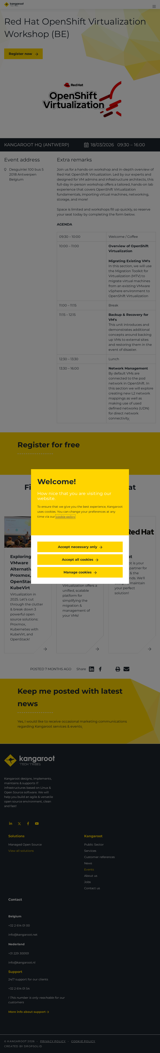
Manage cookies (78, 572)
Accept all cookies (77, 560)
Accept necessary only (77, 547)
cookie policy (65, 516)
